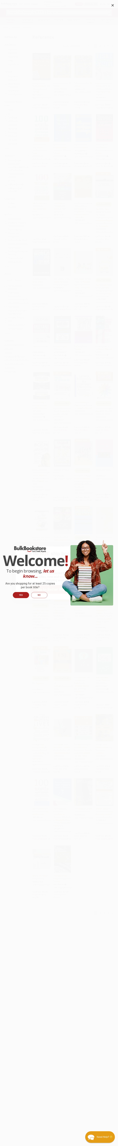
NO (39, 595)
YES (21, 595)
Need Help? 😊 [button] (105, 1137)
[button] (100, 1137)
